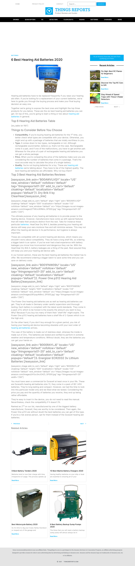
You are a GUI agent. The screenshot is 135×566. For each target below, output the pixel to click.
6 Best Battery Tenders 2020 (24, 471)
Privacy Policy (38, 4)
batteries (25, 224)
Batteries (94, 19)
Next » (117, 107)
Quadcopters (30, 19)
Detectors (53, 19)
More (120, 19)
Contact (59, 4)
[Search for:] (82, 4)
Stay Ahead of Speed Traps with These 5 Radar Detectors (112, 96)
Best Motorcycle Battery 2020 (25, 524)
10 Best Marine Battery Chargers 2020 (66, 471)
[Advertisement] (67, 37)
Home (17, 4)
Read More (15, 480)
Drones (16, 19)
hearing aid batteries (20, 328)
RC (42, 19)
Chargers (108, 19)
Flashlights (68, 19)
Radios (81, 19)
